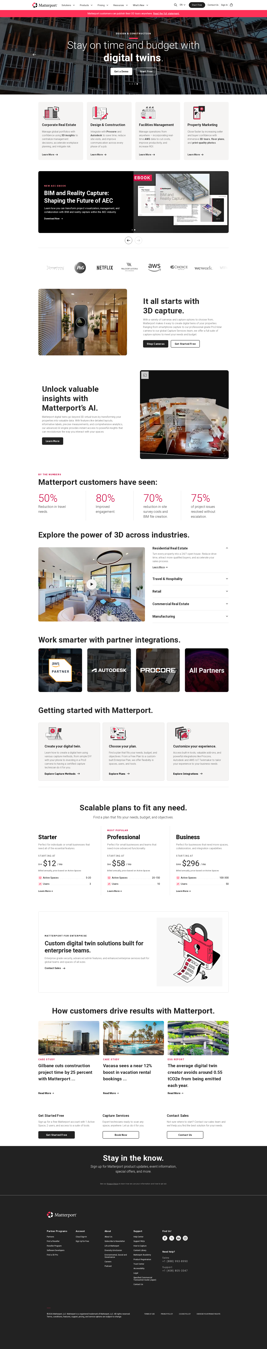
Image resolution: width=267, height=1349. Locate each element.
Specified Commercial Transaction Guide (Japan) (145, 1278)
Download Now (51, 218)
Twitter (171, 1238)
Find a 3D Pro (52, 1255)
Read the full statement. (166, 13)
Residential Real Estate (170, 548)
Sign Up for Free (82, 1241)
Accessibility (139, 1268)
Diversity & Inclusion (113, 1250)
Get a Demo (121, 71)
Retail (157, 591)
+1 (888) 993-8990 (175, 1261)
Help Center (138, 1237)
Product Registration (142, 1259)
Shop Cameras (155, 343)
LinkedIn (178, 1238)
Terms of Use (149, 1314)
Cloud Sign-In (81, 1237)
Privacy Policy (113, 1184)
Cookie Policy (185, 1314)
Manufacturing (164, 616)
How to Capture (140, 1246)
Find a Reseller (53, 1241)
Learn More (52, 441)
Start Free (197, 5)
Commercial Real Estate (171, 604)
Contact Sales (53, 968)
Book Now (121, 1134)
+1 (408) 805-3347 (175, 1270)
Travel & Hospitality (167, 579)
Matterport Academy (142, 1255)
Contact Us (213, 5)
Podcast (108, 1266)
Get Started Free (185, 343)
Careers (108, 1262)
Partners (50, 1237)
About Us (108, 1237)
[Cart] (231, 5)
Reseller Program (54, 1246)
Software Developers (55, 1250)
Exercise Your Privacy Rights (208, 1314)
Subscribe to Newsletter (115, 1241)
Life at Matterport (112, 1246)
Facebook (164, 1238)
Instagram (185, 1238)
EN (181, 5)
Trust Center (139, 1264)
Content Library (140, 1250)
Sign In (224, 5)
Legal (136, 1273)
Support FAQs (139, 1241)
